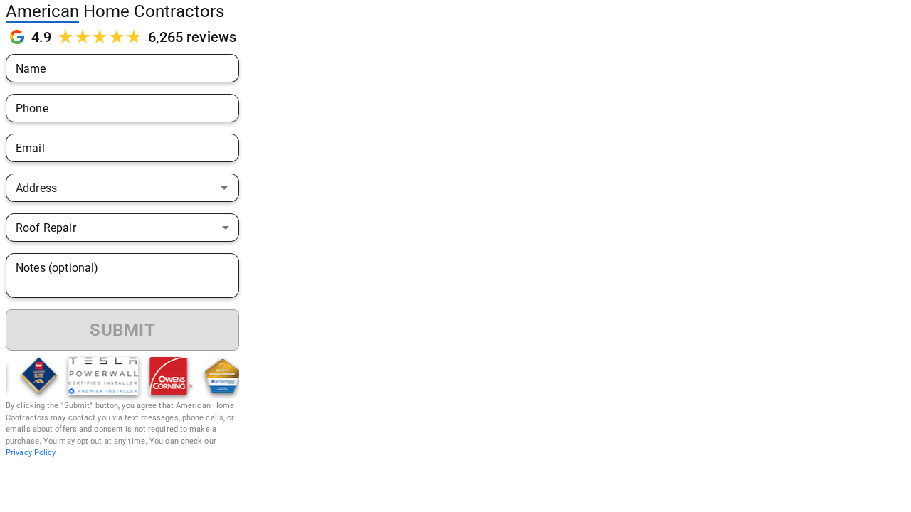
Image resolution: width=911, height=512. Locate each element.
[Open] (224, 188)
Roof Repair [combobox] (46, 228)
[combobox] (110, 188)
